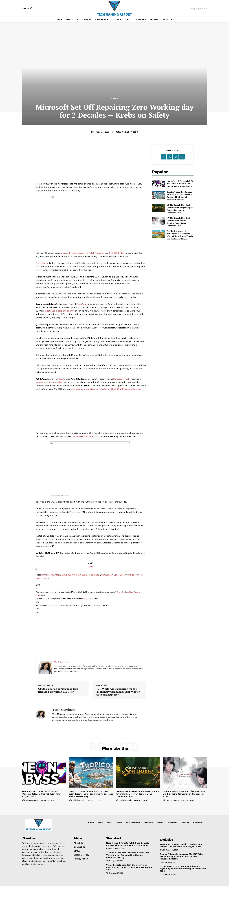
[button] (27, 8)
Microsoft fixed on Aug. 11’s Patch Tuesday (82, 253)
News (114, 98)
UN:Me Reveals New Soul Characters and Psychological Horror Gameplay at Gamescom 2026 (180, 209)
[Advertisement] (91, 163)
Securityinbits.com (129, 575)
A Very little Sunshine (124, 592)
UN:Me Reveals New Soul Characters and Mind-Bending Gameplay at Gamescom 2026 (178, 222)
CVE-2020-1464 (116, 253)
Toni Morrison (102, 132)
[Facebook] (163, 156)
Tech (108, 861)
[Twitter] (169, 156)
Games (109, 849)
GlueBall (82, 575)
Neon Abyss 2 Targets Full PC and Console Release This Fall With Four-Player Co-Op (180, 183)
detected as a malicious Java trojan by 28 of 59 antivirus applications (106, 389)
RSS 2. (86, 599)
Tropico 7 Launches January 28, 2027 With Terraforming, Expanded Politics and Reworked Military (179, 196)
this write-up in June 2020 (85, 436)
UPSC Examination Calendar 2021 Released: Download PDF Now (58, 690)
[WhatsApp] (182, 156)
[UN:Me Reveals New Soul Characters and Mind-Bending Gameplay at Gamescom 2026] (158, 221)
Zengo (62, 379)
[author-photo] (24, 800)
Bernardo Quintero (50, 575)
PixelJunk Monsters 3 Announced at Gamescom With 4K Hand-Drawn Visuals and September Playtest (180, 235)
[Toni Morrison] (42, 714)
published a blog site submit (59, 311)
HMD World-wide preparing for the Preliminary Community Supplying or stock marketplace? (118, 691)
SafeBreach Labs (122, 379)
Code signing (42, 263)
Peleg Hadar (94, 575)
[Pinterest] (176, 156)
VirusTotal (81, 304)
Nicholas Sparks (32, 800)
